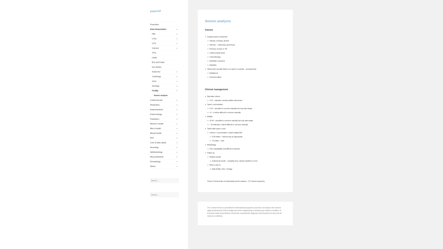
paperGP (155, 11)
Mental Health (156, 133)
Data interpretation (158, 29)
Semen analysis (161, 95)
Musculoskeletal (156, 157)
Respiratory (155, 105)
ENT (152, 138)
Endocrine (156, 72)
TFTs (154, 53)
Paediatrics (154, 119)
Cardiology (156, 76)
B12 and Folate (158, 62)
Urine (154, 81)
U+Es (154, 39)
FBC (154, 34)
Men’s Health (155, 128)
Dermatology (155, 162)
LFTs (154, 43)
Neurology (154, 147)
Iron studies (156, 67)
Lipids (154, 58)
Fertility (155, 91)
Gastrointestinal (156, 110)
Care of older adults (158, 143)
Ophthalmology (156, 152)
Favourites (154, 24)
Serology (155, 86)
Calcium (155, 48)
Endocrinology (156, 114)
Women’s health (156, 124)
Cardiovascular (156, 100)
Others (153, 166)
